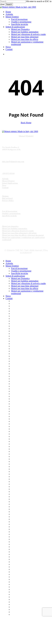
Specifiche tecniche (9, 216)
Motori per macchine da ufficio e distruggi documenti (23, 235)
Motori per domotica (10, 226)
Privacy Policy (8, 200)
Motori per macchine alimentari (24, 286)
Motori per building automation (14, 229)
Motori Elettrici (8, 181)
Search (9, 4)
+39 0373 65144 (8, 173)
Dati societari (7, 198)
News (4, 185)
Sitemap (5, 196)
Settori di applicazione (15, 276)
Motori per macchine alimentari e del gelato (19, 233)
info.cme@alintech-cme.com (13, 161)
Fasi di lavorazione (9, 211)
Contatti (5, 188)
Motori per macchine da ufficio (24, 288)
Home (8, 261)
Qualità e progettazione (11, 213)
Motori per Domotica (20, 278)
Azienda (5, 179)
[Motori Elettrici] (20, 131)
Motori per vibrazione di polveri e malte (18, 231)
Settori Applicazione (10, 183)
